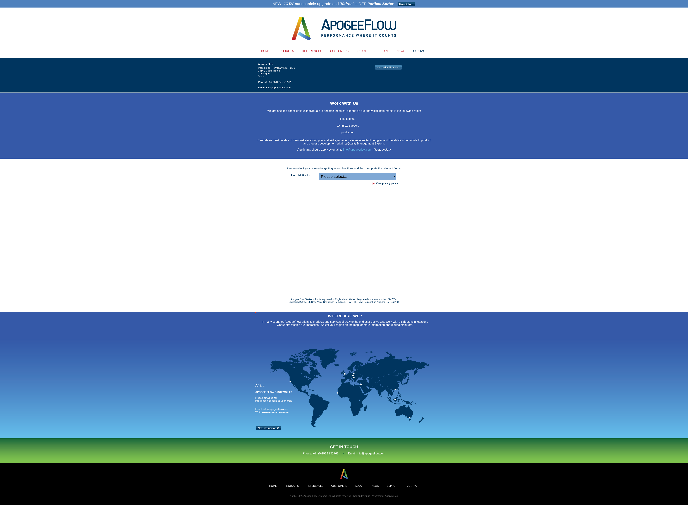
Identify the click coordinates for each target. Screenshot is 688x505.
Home (265, 51)
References (312, 51)
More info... (406, 4)
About (362, 51)
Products (286, 51)
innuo (367, 496)
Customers (339, 51)
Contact (420, 51)
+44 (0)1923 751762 (279, 81)
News (400, 51)
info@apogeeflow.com (278, 87)
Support (381, 51)
